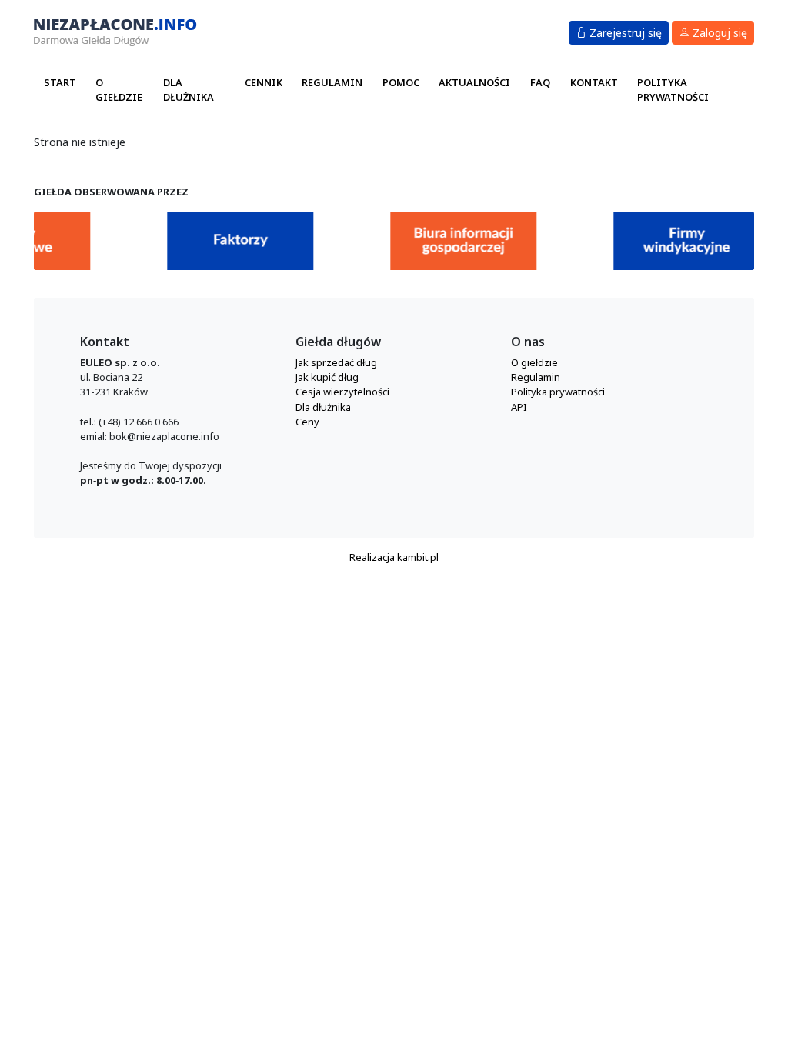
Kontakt (594, 82)
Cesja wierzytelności (342, 392)
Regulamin (332, 82)
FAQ (540, 82)
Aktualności (474, 82)
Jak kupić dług (327, 377)
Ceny (307, 422)
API (519, 407)
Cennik (263, 82)
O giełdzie (118, 89)
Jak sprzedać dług (336, 362)
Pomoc (400, 82)
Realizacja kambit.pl (394, 557)
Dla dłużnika (188, 89)
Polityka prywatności (673, 89)
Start (60, 82)
